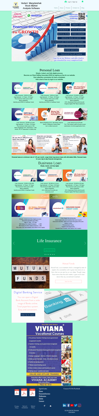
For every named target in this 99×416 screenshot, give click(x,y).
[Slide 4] (50, 254)
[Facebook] (68, 405)
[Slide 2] (46, 254)
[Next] (85, 243)
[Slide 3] (48, 254)
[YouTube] (72, 405)
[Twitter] (75, 405)
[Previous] (13, 243)
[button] (82, 1)
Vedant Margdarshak (31, 3)
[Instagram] (79, 405)
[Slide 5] (52, 254)
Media (41, 398)
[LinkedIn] (64, 405)
